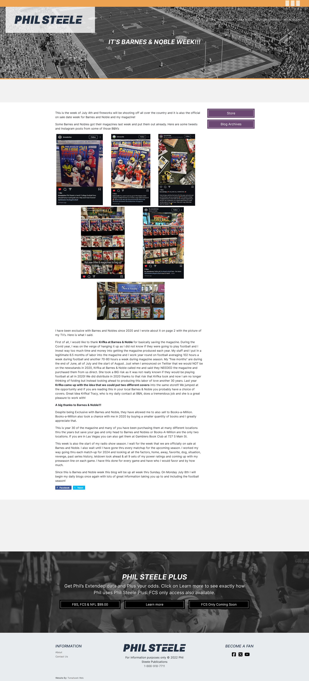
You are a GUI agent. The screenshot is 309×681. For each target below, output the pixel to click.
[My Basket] (303, 3)
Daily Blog (244, 19)
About (199, 19)
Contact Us (61, 656)
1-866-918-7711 (154, 666)
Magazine (225, 19)
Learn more (154, 604)
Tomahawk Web (76, 678)
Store (211, 19)
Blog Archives (231, 124)
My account (293, 19)
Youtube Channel (268, 19)
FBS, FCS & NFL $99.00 (90, 604)
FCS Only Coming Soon (219, 604)
